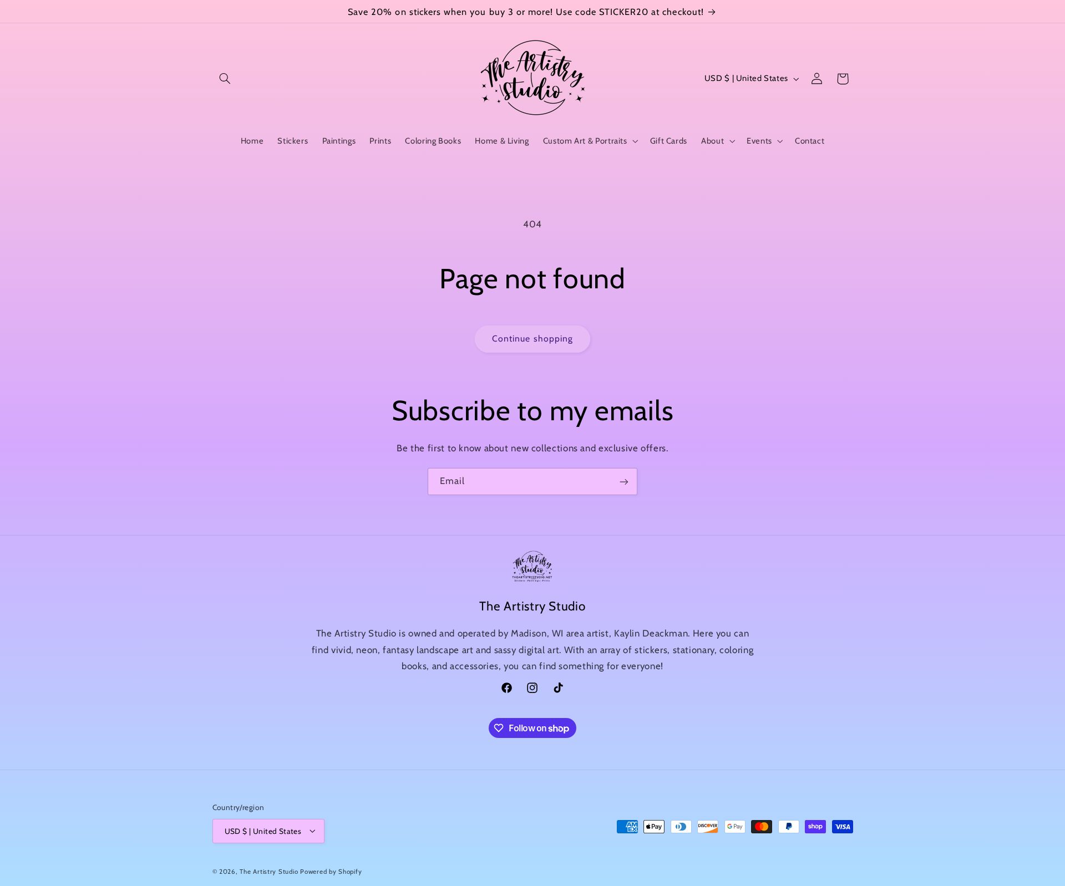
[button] (225, 78)
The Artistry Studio (269, 871)
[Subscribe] (624, 481)
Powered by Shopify (331, 871)
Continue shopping (532, 338)
